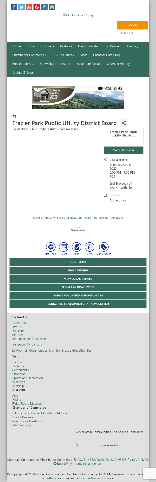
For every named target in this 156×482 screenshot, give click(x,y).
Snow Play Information (55, 64)
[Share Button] (124, 123)
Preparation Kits (23, 64)
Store (84, 55)
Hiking (16, 399)
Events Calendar (67, 217)
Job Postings (100, 217)
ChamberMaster (89, 478)
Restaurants (20, 370)
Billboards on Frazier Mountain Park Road (40, 413)
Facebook (19, 323)
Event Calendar (88, 46)
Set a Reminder (123, 150)
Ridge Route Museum (27, 403)
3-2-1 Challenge (62, 55)
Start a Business (23, 417)
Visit (30, 46)
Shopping (18, 374)
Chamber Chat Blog (106, 55)
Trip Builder (112, 46)
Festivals (66, 46)
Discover (46, 46)
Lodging (17, 362)
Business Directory (44, 217)
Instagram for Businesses (29, 339)
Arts (15, 395)
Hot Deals (85, 217)
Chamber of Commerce (28, 55)
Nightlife (18, 366)
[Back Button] (14, 116)
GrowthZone (50, 478)
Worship (18, 386)
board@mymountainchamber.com (80, 464)
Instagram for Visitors (27, 344)
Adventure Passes (89, 64)
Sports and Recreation (27, 378)
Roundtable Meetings (27, 421)
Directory (132, 46)
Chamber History (118, 64)
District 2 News (23, 72)
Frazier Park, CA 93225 (102, 460)
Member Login (22, 425)
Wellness (18, 382)
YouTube (18, 331)
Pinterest (18, 335)
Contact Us (117, 217)
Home (16, 46)
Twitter (17, 327)
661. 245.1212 (140, 460)
